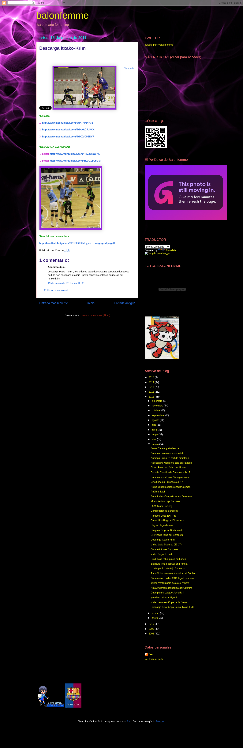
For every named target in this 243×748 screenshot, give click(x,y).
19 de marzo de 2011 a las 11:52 (66, 283)
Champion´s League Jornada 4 (167, 592)
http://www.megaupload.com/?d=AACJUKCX (68, 129)
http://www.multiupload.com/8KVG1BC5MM (75, 160)
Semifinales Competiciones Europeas (171, 496)
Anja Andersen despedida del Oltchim (171, 587)
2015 (152, 377)
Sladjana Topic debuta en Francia (169, 563)
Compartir (129, 68)
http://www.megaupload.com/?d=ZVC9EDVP (68, 136)
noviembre (158, 405)
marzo (155, 444)
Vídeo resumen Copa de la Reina (169, 602)
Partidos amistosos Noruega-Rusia (170, 477)
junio (155, 429)
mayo (155, 434)
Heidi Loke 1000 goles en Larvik (168, 559)
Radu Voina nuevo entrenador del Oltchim (173, 573)
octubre (156, 410)
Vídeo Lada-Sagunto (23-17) (166, 544)
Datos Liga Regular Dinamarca (167, 520)
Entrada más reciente (53, 303)
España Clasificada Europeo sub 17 (170, 472)
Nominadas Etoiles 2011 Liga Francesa (172, 578)
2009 (152, 628)
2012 (152, 391)
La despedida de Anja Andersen (168, 568)
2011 (152, 396)
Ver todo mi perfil (154, 659)
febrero (156, 613)
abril (154, 439)
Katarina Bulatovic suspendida (167, 453)
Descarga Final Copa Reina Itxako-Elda (172, 607)
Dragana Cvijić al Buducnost (166, 530)
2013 (152, 387)
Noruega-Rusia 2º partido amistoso (170, 458)
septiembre (158, 415)
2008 (152, 633)
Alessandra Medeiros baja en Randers (172, 462)
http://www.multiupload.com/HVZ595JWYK (75, 153)
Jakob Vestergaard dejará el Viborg (170, 583)
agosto (156, 420)
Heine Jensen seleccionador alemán (170, 486)
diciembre (157, 400)
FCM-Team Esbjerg (161, 506)
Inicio (91, 303)
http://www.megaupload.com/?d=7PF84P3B (67, 122)
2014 (152, 382)
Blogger (160, 721)
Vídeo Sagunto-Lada (162, 554)
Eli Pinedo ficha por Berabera (167, 534)
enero (155, 617)
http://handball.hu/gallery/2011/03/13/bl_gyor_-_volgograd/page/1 (77, 243)
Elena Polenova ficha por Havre (168, 467)
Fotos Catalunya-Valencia (165, 448)
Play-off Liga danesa (162, 525)
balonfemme (62, 15)
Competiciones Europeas (164, 510)
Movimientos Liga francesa (165, 501)
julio (154, 424)
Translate (171, 250)
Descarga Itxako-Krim (163, 539)
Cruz (151, 654)
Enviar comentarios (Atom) (95, 315)
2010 (152, 624)
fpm (129, 721)
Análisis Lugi (158, 491)
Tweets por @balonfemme (159, 44)
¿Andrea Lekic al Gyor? (164, 597)
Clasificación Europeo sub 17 (167, 482)
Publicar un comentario (56, 290)
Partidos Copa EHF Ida (163, 515)
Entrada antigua (124, 303)
